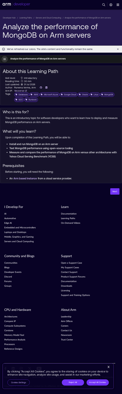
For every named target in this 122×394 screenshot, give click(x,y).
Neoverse (19, 91)
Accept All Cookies (97, 382)
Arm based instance (25, 178)
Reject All (73, 382)
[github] (40, 87)
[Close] (108, 366)
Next (114, 191)
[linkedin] (45, 87)
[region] (58, 376)
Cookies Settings (18, 382)
